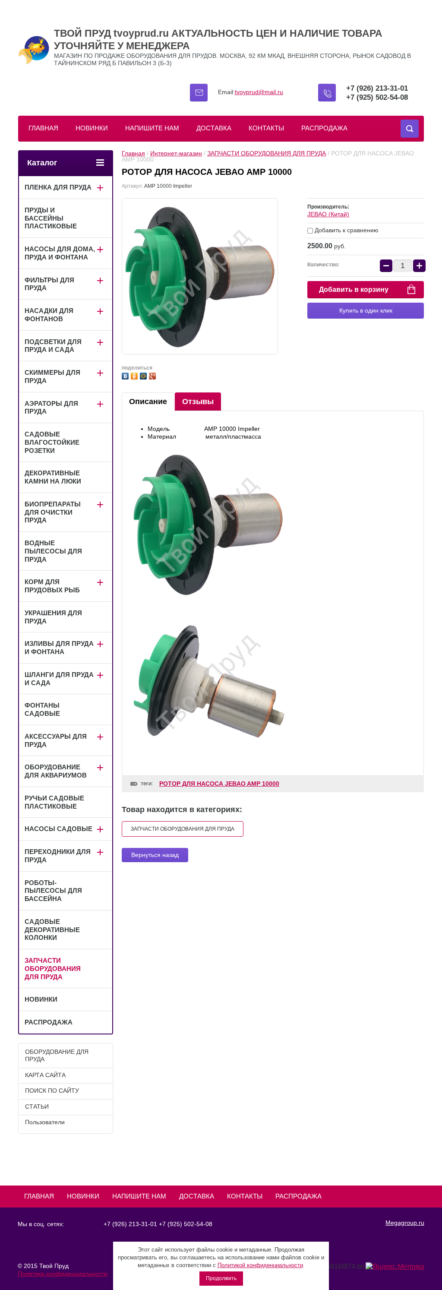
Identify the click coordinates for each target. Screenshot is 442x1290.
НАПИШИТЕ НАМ (152, 128)
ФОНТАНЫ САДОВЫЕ (42, 709)
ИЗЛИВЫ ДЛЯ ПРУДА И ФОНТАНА (59, 647)
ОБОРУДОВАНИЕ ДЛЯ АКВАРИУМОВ (56, 771)
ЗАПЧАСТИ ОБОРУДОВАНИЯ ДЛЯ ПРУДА (266, 153)
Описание (148, 401)
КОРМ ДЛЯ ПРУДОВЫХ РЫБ (52, 586)
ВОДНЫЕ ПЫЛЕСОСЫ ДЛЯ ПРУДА (53, 551)
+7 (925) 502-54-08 (377, 97)
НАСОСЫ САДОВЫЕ (58, 828)
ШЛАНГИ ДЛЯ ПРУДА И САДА (59, 678)
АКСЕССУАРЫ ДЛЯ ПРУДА (56, 740)
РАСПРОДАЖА (324, 128)
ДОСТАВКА (213, 128)
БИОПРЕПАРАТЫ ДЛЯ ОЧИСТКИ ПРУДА (53, 512)
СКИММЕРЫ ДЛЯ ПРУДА (52, 376)
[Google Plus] (153, 374)
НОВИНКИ (92, 128)
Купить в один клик (365, 310)
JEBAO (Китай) (328, 214)
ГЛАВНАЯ (43, 128)
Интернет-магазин (176, 153)
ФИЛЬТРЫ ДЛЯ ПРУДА (49, 284)
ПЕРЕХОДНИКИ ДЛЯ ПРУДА (58, 855)
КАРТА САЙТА (45, 1075)
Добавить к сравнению (346, 230)
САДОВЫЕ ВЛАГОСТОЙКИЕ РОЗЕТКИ (52, 442)
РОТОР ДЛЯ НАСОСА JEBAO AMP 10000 (219, 783)
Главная (133, 153)
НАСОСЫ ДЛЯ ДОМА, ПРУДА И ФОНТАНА (60, 253)
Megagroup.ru (404, 1222)
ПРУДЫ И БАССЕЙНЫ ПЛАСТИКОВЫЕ (51, 218)
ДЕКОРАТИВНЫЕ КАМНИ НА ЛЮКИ (53, 477)
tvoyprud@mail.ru (259, 92)
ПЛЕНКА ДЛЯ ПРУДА (58, 187)
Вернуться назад (155, 854)
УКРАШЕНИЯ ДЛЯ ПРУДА (53, 617)
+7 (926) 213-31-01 (377, 88)
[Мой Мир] (144, 374)
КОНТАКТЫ (266, 128)
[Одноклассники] (135, 374)
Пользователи (45, 1122)
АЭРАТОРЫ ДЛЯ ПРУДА (51, 407)
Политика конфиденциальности (62, 1273)
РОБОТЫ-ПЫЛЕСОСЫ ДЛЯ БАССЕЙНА (53, 891)
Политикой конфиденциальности (260, 1265)
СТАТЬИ (37, 1106)
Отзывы (198, 401)
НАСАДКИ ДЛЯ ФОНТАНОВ (49, 314)
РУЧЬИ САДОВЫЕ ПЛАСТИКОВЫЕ (54, 802)
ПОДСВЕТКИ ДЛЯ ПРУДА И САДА (53, 346)
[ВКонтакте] (126, 374)
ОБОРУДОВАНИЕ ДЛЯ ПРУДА (56, 1055)
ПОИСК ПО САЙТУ (52, 1090)
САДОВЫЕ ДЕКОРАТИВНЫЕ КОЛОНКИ (52, 930)
